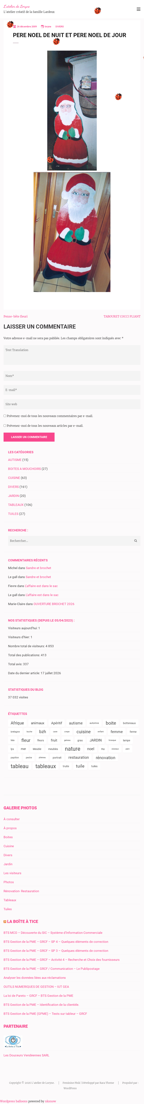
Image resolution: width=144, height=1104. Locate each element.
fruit (54, 740)
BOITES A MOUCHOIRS (24, 469)
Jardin (8, 864)
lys (12, 748)
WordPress (70, 1088)
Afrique (17, 723)
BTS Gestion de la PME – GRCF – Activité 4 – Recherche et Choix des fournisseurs (62, 960)
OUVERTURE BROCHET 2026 (54, 604)
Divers (8, 855)
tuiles (94, 766)
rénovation (105, 757)
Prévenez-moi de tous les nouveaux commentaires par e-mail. (50, 416)
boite (111, 723)
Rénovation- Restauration (21, 891)
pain (128, 749)
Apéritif (56, 723)
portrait (57, 757)
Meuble (37, 748)
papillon (15, 757)
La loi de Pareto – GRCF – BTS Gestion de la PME (38, 996)
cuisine (83, 731)
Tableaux (10, 900)
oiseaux (115, 749)
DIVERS (60, 26)
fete (12, 740)
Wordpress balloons (14, 1101)
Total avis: (15, 664)
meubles (53, 748)
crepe (67, 731)
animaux (37, 723)
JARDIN (13, 496)
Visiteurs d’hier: (19, 637)
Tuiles (8, 909)
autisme (76, 723)
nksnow (50, 1101)
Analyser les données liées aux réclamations (35, 978)
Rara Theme (107, 1083)
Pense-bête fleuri (16, 316)
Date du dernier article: (24, 673)
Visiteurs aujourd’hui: (23, 628)
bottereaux (129, 723)
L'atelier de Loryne (17, 6)
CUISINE (14, 478)
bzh (42, 731)
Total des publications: (24, 655)
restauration (78, 757)
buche (29, 731)
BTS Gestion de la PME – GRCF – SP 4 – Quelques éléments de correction (56, 942)
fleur (25, 740)
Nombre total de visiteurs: (27, 646)
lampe (126, 740)
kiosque (112, 740)
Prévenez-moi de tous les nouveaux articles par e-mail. (45, 426)
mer (23, 749)
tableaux (45, 766)
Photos (9, 882)
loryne (48, 26)
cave (55, 731)
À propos (10, 828)
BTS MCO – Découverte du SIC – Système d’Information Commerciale (53, 933)
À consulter (12, 819)
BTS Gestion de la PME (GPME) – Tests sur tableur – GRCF (45, 1014)
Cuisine (9, 846)
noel (90, 749)
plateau (42, 757)
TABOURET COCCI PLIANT (122, 316)
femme (117, 732)
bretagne (15, 731)
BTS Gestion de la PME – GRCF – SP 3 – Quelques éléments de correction (56, 951)
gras (80, 740)
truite (66, 766)
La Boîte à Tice (22, 921)
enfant (101, 731)
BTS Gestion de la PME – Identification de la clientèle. (41, 1005)
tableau (19, 766)
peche (29, 757)
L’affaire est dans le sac (41, 586)
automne (94, 723)
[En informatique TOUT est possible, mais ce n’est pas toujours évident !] (13, 1046)
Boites (8, 837)
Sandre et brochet (38, 568)
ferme (133, 731)
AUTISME (15, 460)
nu (103, 749)
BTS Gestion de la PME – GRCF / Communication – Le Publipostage (52, 969)
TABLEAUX (16, 505)
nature (72, 749)
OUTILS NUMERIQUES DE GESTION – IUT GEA (36, 987)
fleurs (40, 740)
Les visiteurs (12, 873)
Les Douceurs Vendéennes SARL (26, 1055)
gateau (67, 740)
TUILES (13, 514)
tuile (80, 766)
